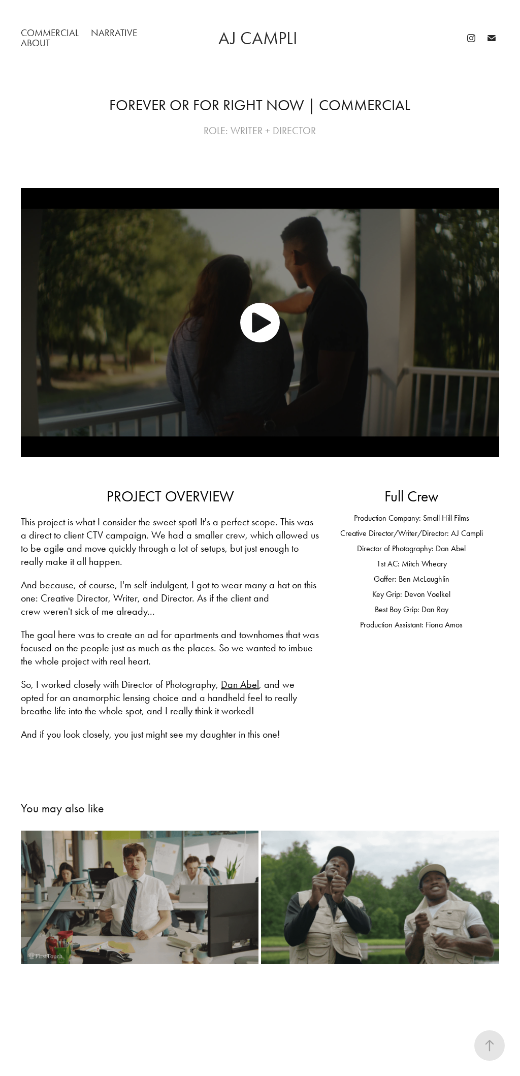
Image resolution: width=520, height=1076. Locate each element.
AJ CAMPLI (260, 38)
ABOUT (35, 43)
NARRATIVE (114, 33)
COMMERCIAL (50, 33)
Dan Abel (240, 684)
